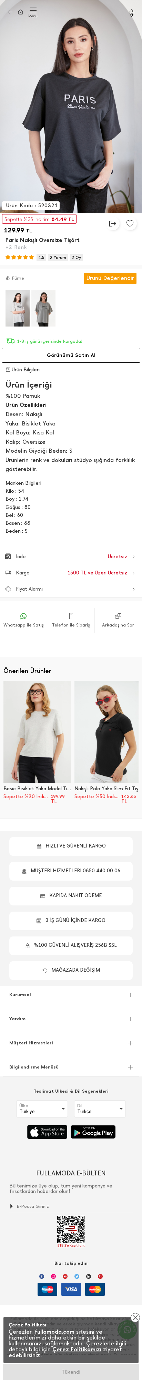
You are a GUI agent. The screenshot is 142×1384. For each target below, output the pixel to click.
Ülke (23, 1105)
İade (71, 557)
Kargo (71, 573)
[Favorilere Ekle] (130, 223)
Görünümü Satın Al (71, 355)
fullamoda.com (54, 1332)
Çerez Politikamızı (76, 1349)
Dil (79, 1105)
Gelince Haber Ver (71, 1372)
